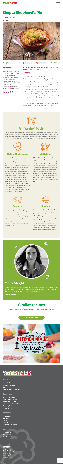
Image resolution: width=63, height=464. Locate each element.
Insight (5, 420)
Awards (5, 387)
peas (9, 87)
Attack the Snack (9, 397)
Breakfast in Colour (9, 402)
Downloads (7, 416)
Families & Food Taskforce (12, 389)
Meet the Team (8, 383)
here (26, 191)
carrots (9, 88)
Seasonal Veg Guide (10, 424)
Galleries (6, 418)
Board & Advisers (9, 385)
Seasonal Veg (7, 408)
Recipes (5, 422)
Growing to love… (9, 406)
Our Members (7, 435)
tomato (10, 77)
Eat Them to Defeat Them (12, 404)
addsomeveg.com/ (10, 294)
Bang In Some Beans (10, 399)
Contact (6, 447)
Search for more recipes (31, 317)
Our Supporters (8, 437)
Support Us (7, 433)
